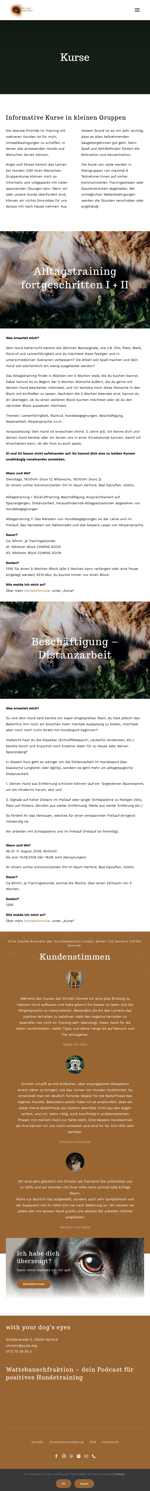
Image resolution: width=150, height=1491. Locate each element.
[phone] (94, 1456)
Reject (84, 1483)
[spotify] (78, 1456)
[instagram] (64, 1456)
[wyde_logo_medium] (23, 3)
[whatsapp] (71, 1456)
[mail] (86, 1456)
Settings (119, 1474)
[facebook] (56, 1456)
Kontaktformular (37, 591)
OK (63, 1483)
